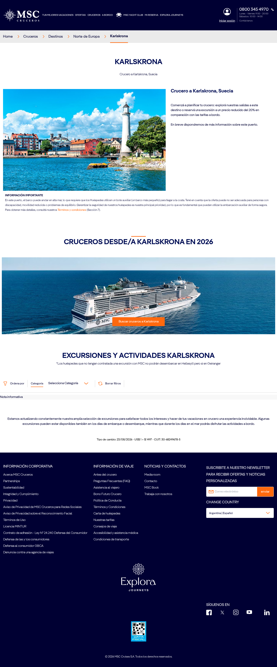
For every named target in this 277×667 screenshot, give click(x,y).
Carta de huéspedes (106, 513)
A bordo (107, 15)
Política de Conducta (107, 500)
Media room (152, 474)
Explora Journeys (171, 15)
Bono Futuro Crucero (107, 494)
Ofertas (80, 15)
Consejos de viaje (105, 526)
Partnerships (11, 481)
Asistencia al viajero (106, 487)
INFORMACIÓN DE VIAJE (113, 466)
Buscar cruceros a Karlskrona (139, 321)
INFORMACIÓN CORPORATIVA (28, 466)
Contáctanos (246, 21)
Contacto (150, 481)
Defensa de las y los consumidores (26, 539)
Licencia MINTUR (14, 526)
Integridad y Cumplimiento (21, 494)
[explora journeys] (138, 577)
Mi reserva (151, 15)
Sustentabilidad (13, 487)
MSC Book (151, 487)
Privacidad (10, 500)
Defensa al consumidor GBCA (23, 546)
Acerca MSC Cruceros (18, 474)
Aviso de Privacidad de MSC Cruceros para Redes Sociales (42, 507)
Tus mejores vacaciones (57, 15)
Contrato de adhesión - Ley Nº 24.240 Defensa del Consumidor (45, 533)
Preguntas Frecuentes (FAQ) (111, 481)
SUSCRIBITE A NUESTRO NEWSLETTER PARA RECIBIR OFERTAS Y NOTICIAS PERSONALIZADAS (238, 474)
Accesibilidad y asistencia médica (115, 533)
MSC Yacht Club (133, 15)
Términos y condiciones (72, 210)
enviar (265, 491)
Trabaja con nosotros (158, 494)
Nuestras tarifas (103, 520)
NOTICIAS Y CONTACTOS (165, 466)
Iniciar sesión (227, 20)
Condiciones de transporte (111, 539)
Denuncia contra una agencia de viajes (28, 552)
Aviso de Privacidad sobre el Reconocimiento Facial (37, 513)
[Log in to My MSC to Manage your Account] (227, 11)
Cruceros (94, 15)
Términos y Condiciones (109, 507)
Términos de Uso (14, 520)
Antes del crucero (105, 474)
